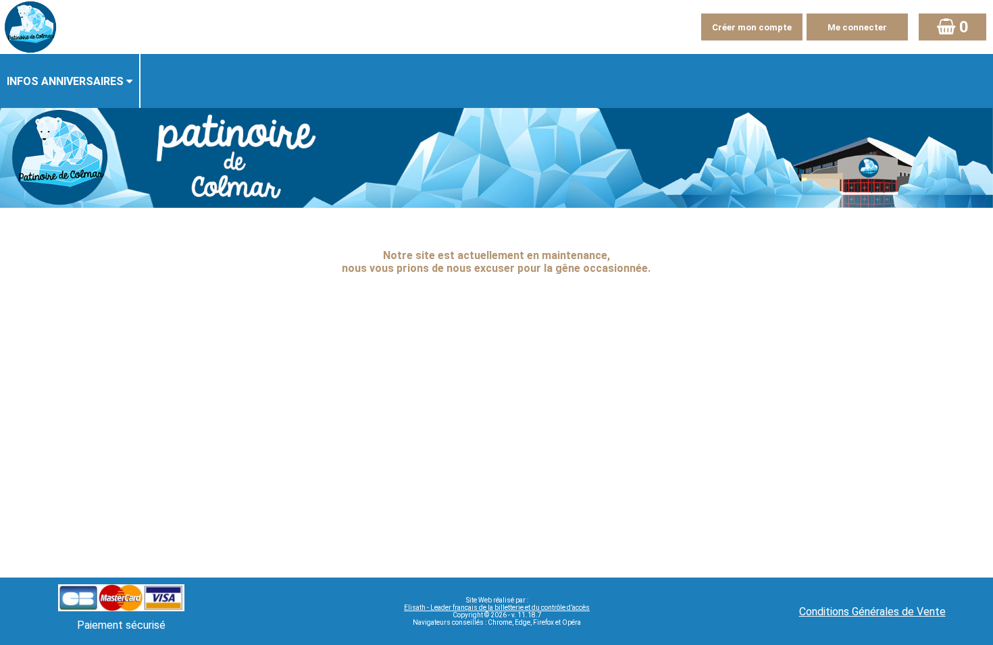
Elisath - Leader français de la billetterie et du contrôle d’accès (497, 607)
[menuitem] (70, 81)
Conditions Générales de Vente (872, 611)
